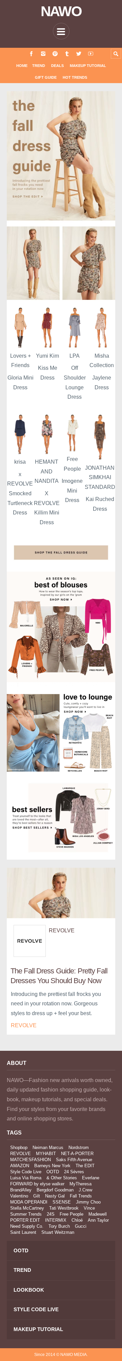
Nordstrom (78, 1147)
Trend (38, 66)
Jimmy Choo (88, 1202)
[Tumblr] (67, 54)
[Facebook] (31, 54)
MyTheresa (80, 1184)
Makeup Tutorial (88, 66)
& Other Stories (61, 1178)
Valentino (19, 1196)
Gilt (36, 1196)
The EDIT (85, 1165)
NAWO (61, 11)
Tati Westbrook (64, 1208)
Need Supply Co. (26, 1226)
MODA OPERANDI (28, 1202)
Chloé (77, 1220)
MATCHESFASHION (30, 1159)
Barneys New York (52, 1165)
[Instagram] (43, 54)
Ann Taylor (98, 1220)
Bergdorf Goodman (55, 1190)
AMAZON (19, 1165)
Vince (89, 1208)
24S (51, 1214)
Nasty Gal (55, 1196)
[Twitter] (79, 54)
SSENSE (62, 1202)
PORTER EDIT (25, 1220)
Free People (71, 1214)
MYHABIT (46, 1153)
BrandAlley (21, 1190)
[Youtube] (91, 54)
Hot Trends (75, 77)
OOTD (52, 1172)
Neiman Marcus (48, 1147)
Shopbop (18, 1147)
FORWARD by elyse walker (37, 1184)
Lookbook (29, 1290)
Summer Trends (26, 1214)
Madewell (97, 1214)
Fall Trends (81, 1196)
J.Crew (85, 1190)
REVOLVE (62, 930)
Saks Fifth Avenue (74, 1159)
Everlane (90, 1178)
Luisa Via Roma (25, 1178)
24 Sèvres (74, 1172)
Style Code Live (25, 1172)
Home (21, 66)
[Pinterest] (55, 54)
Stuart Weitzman (57, 1232)
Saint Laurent (23, 1232)
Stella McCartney (27, 1208)
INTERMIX (55, 1220)
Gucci (80, 1226)
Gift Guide (46, 77)
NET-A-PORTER (77, 1153)
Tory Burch (59, 1226)
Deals (57, 66)
